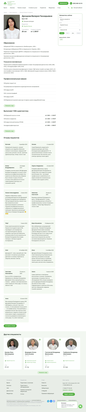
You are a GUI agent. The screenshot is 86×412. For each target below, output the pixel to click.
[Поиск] (68, 8)
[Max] (54, 403)
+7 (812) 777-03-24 (67, 388)
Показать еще (9, 105)
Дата (60, 27)
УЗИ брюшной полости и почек (12, 115)
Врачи (5, 8)
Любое (61, 33)
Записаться (63, 3)
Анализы (12, 8)
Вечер (78, 33)
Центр (60, 22)
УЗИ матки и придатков (10, 119)
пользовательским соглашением (23, 401)
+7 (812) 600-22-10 (67, 385)
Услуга (60, 17)
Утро (67, 33)
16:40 (61, 39)
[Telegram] (48, 403)
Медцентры (52, 8)
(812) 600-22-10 (77, 3)
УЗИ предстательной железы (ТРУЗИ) (13, 122)
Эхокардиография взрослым (11, 125)
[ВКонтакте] (51, 403)
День (73, 33)
